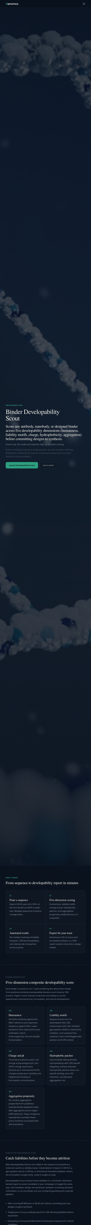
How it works (48, 465)
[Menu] (83, 3)
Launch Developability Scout (22, 465)
